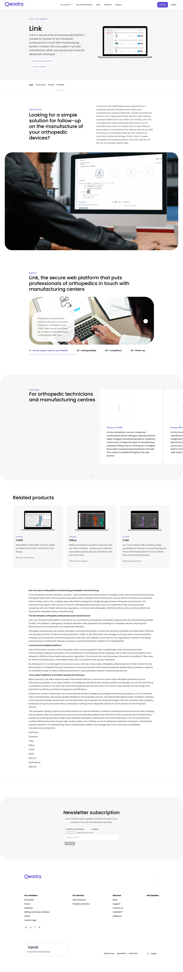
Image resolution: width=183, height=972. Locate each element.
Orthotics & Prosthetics (75, 829)
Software (28, 908)
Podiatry (95, 829)
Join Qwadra (152, 895)
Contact (162, 5)
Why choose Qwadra (84, 5)
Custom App (30, 920)
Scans (27, 904)
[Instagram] (30, 927)
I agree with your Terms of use (85, 832)
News (98, 5)
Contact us (118, 908)
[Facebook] (35, 927)
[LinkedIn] (26, 927)
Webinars (107, 5)
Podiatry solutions (81, 904)
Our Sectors (78, 895)
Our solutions (65, 5)
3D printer (29, 899)
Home (31, 19)
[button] (145, 321)
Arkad (27, 916)
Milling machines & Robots (37, 912)
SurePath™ (118, 912)
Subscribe (70, 843)
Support (118, 5)
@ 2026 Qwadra (109, 953)
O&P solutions (79, 899)
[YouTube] (39, 927)
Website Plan (133, 953)
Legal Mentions (122, 953)
